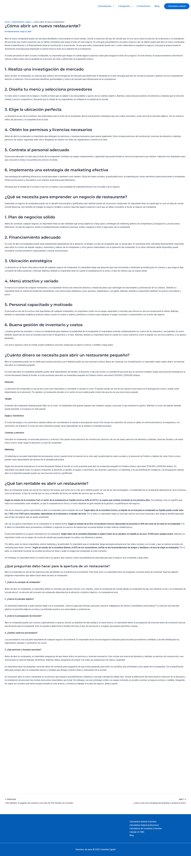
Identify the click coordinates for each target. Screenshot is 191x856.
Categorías (124, 6)
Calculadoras (104, 6)
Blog (156, 6)
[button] (176, 6)
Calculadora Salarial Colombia (143, 821)
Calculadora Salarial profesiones (144, 825)
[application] (112, 6)
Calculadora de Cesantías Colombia (146, 828)
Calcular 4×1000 (137, 832)
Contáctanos (143, 6)
